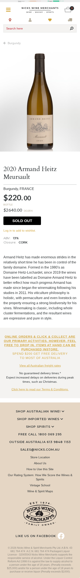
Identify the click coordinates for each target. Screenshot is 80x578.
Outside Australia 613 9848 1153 (40, 442)
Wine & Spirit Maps (40, 491)
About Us (40, 463)
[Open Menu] (9, 10)
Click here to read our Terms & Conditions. (40, 389)
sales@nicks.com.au (40, 449)
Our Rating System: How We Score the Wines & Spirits (40, 477)
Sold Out (22, 221)
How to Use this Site (40, 469)
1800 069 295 (50, 434)
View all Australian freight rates (40, 365)
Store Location (40, 457)
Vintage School (40, 485)
